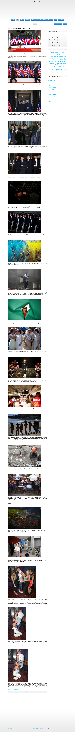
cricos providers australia (52, 101)
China (62, 52)
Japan (65, 58)
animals (51, 69)
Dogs (65, 54)
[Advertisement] (37, 10)
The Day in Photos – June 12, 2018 (21, 28)
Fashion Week (60, 56)
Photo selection (55, 59)
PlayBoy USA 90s (51, 85)
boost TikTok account (52, 99)
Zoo (65, 67)
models (60, 69)
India (58, 58)
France (65, 56)
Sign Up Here (58, 23)
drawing (57, 69)
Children (58, 52)
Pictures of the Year (54, 63)
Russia (64, 63)
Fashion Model (55, 56)
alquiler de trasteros (52, 80)
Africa (51, 51)
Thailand (59, 66)
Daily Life (59, 54)
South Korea (52, 66)
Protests (61, 63)
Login (65, 23)
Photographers (62, 59)
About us (10, 728)
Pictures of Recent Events (13, 689)
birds (54, 69)
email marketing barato (52, 96)
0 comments (25, 691)
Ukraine (50, 67)
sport (55, 71)
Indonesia (61, 58)
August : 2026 (57, 33)
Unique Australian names (52, 89)
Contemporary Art (52, 54)
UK (61, 66)
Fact (9, 28)
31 (59, 37)
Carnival (61, 51)
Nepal (50, 59)
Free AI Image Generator (52, 82)
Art (56, 51)
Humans (54, 58)
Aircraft (54, 51)
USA (64, 66)
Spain (56, 66)
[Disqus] (27, 712)
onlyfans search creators (52, 87)
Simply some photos (60, 65)
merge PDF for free (51, 92)
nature (64, 69)
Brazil (59, 51)
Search (35, 23)
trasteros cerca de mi (52, 94)
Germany (51, 58)
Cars (64, 51)
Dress (50, 56)
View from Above (55, 67)
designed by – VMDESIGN (38, 728)
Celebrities (54, 52)
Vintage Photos (62, 67)
